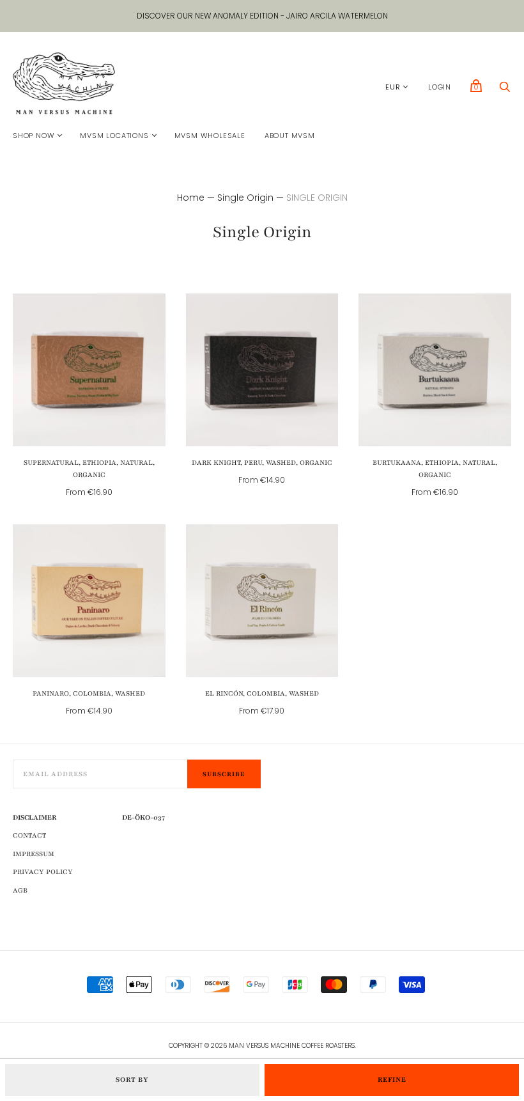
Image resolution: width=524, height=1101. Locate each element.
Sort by (132, 1079)
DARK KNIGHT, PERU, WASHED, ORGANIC (262, 462)
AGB (20, 890)
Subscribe (224, 774)
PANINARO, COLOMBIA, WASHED (89, 693)
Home (190, 197)
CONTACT (29, 835)
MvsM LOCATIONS (114, 135)
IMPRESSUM (33, 854)
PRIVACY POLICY (43, 872)
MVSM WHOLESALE (209, 135)
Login (439, 87)
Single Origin (245, 197)
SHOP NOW (33, 135)
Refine (392, 1079)
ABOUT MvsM (290, 135)
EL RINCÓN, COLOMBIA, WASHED (262, 693)
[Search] (504, 90)
